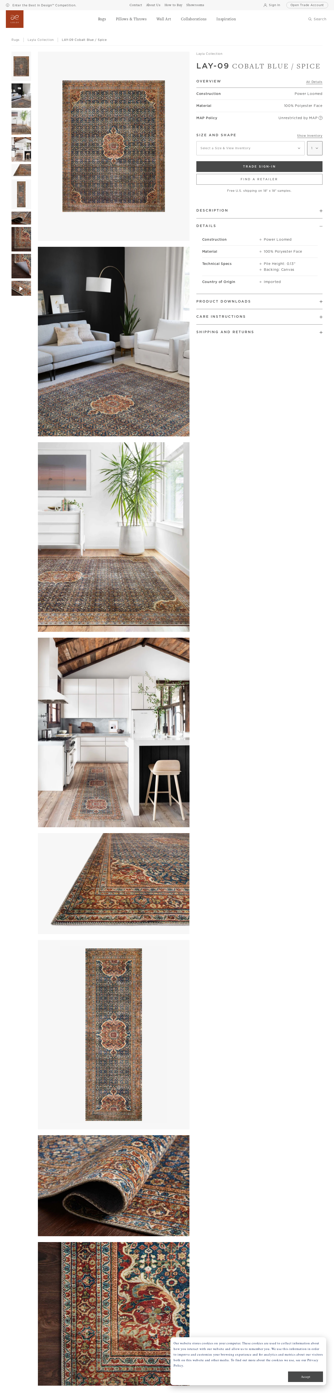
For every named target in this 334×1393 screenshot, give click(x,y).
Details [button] (206, 226)
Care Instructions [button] (221, 316)
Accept (305, 1376)
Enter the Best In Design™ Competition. (43, 5)
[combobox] (250, 148)
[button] (102, 19)
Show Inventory (310, 135)
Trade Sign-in (259, 166)
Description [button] (212, 210)
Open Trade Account (307, 5)
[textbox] (250, 148)
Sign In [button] (274, 5)
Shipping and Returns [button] (225, 332)
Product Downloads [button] (223, 301)
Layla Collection (209, 54)
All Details (314, 82)
